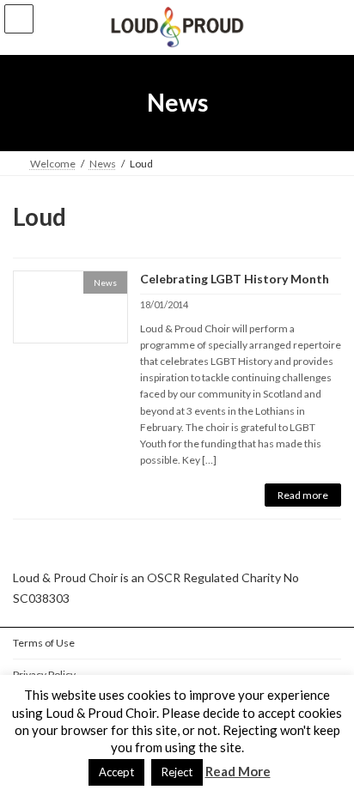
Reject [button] (177, 772)
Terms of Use (44, 642)
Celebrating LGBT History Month (234, 278)
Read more (303, 495)
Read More (238, 771)
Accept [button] (116, 772)
